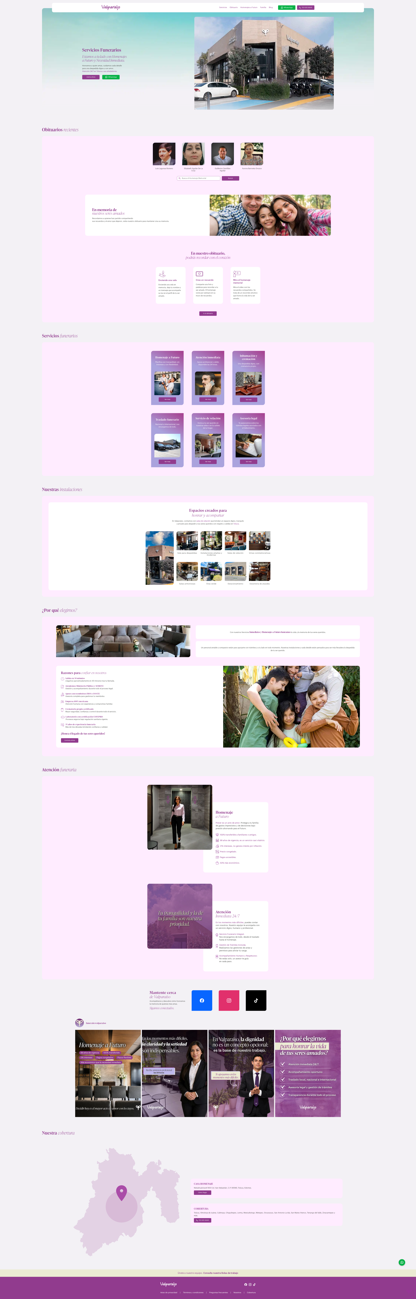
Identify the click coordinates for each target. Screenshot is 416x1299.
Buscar (230, 178)
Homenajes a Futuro (249, 7)
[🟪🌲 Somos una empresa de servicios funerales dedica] (308, 1073)
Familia (263, 7)
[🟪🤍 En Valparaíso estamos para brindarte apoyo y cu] (174, 1073)
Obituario (234, 7)
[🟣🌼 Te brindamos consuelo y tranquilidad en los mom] (241, 1073)
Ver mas (167, 399)
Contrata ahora (69, 740)
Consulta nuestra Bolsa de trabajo (220, 1273)
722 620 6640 (307, 7)
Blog (271, 7)
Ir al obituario (208, 313)
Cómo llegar (202, 1192)
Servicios (223, 7)
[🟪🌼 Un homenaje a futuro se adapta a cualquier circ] (108, 1073)
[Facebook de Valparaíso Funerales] (202, 1000)
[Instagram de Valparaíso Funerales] (229, 1000)
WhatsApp (288, 7)
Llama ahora (91, 77)
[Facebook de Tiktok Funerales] (256, 1000)
